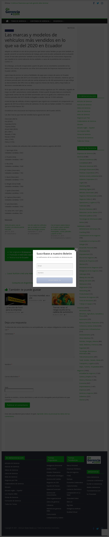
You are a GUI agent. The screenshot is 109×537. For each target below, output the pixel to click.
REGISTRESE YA (55, 280)
